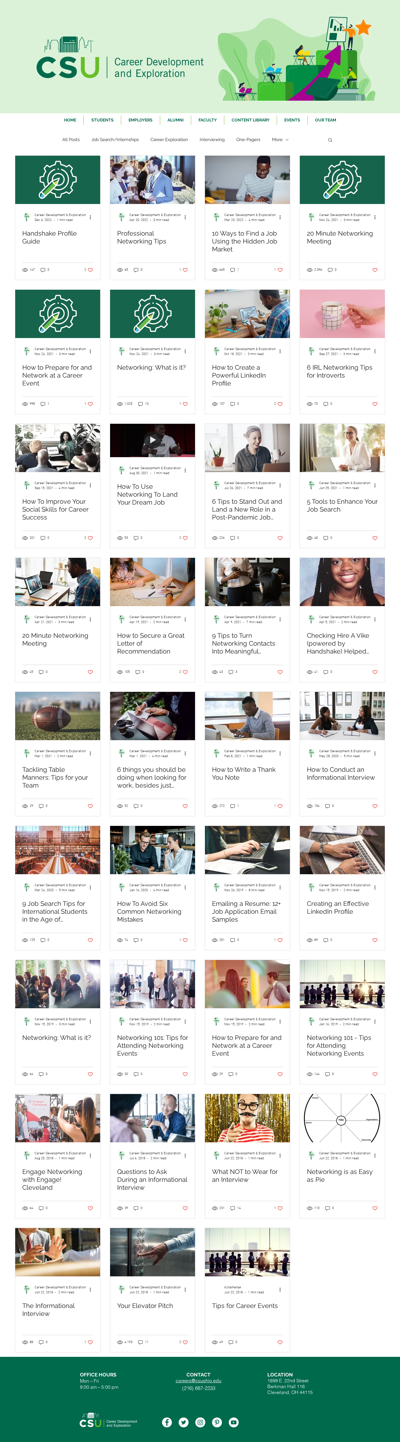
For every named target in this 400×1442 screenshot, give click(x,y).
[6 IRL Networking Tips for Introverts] (342, 314)
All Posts (71, 139)
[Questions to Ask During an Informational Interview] (152, 1118)
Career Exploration (169, 139)
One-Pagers (248, 139)
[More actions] (92, 217)
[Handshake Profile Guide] (57, 180)
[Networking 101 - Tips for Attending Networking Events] (342, 984)
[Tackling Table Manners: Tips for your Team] (57, 716)
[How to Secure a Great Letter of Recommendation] (152, 582)
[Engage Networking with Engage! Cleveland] (57, 1118)
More (277, 139)
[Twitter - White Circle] (184, 1422)
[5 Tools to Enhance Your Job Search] (342, 448)
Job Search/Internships (115, 139)
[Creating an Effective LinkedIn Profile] (342, 850)
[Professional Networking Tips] (152, 180)
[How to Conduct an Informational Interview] (342, 716)
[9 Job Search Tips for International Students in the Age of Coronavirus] (57, 850)
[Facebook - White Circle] (167, 1422)
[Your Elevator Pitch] (152, 1252)
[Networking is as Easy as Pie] (342, 1118)
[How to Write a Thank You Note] (247, 716)
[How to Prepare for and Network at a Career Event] (57, 314)
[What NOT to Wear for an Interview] (247, 1118)
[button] (330, 140)
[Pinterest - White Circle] (217, 1422)
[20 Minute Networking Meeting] (342, 180)
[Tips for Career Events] (247, 1252)
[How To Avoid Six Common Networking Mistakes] (152, 850)
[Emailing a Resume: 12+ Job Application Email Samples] (247, 850)
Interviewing (212, 139)
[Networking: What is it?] (152, 314)
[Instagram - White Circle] (200, 1422)
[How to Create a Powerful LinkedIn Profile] (247, 314)
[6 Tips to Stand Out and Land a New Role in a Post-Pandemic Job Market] (247, 448)
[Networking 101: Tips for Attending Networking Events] (152, 984)
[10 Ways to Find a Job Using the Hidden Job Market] (247, 180)
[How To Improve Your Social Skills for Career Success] (57, 448)
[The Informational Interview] (57, 1252)
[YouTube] (234, 1422)
